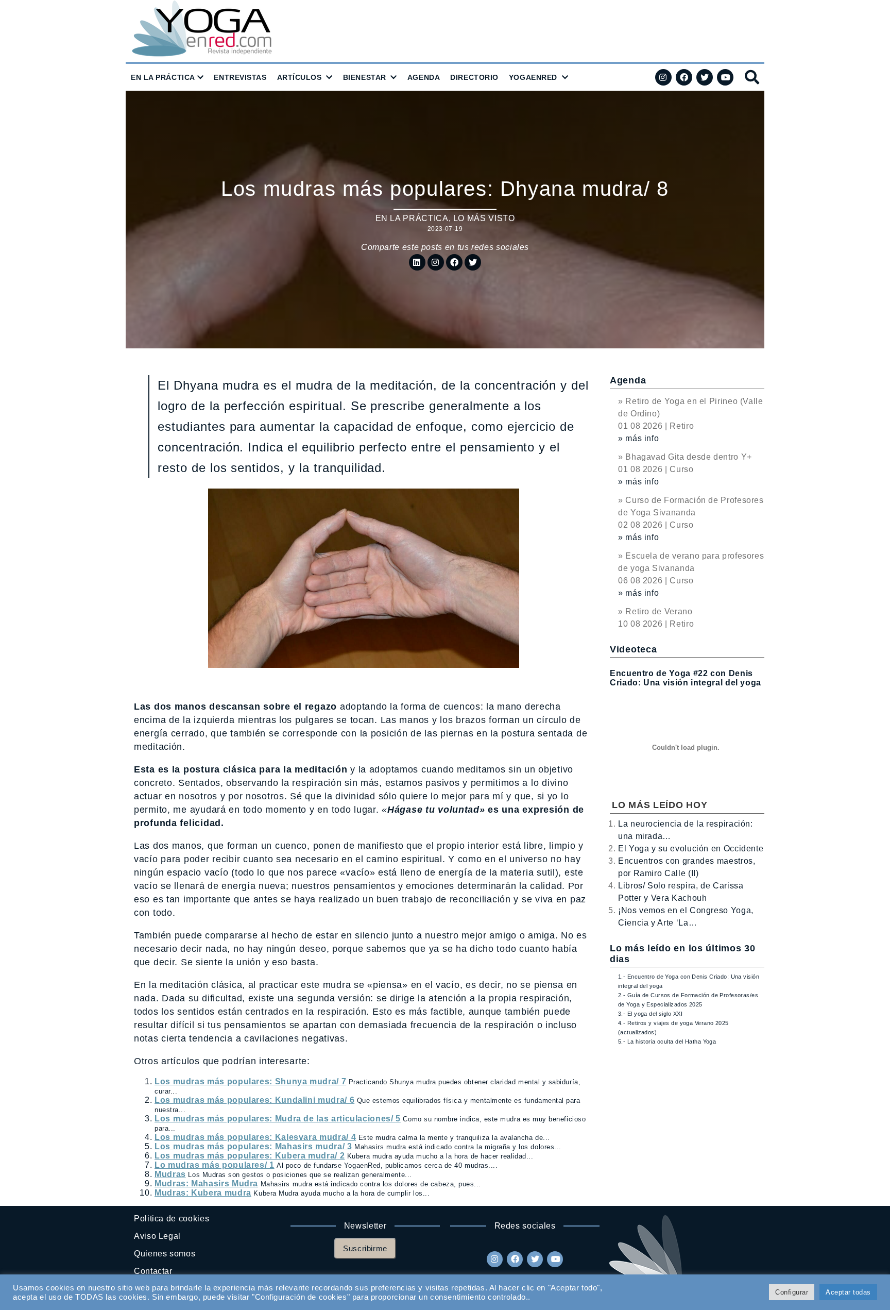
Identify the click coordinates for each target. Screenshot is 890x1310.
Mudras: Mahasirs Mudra (206, 1183)
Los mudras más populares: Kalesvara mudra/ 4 (255, 1137)
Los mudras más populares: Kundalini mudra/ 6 (254, 1100)
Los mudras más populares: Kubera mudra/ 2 (250, 1155)
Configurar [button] (791, 1292)
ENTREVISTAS (240, 77)
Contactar (153, 1271)
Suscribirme (365, 1248)
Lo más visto (484, 218)
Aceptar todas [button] (848, 1292)
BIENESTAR (364, 77)
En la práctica (412, 218)
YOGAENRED (533, 77)
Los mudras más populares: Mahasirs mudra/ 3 (253, 1146)
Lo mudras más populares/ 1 (215, 1165)
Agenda (628, 380)
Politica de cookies (171, 1218)
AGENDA (423, 77)
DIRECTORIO (474, 77)
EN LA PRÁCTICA (163, 77)
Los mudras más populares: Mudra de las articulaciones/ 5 (278, 1118)
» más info (638, 438)
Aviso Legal (157, 1236)
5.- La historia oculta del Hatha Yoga (667, 1041)
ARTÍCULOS (299, 77)
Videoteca (633, 649)
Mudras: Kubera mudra (203, 1192)
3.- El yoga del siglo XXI (650, 1014)
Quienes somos (164, 1253)
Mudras (170, 1174)
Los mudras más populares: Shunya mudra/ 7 (250, 1081)
